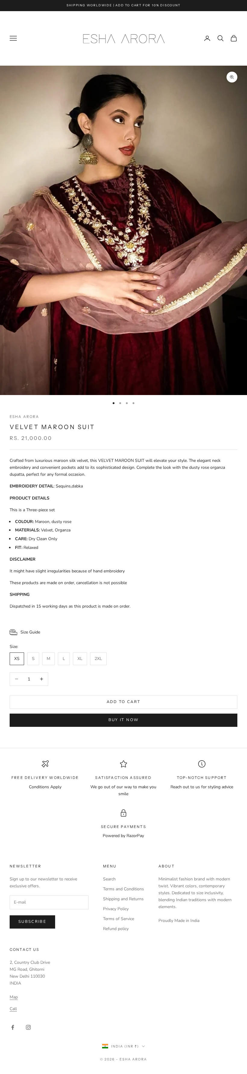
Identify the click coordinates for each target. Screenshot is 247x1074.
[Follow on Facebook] (13, 1027)
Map (14, 997)
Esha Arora (24, 416)
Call (13, 1009)
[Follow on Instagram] (28, 1027)
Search (109, 879)
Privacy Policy (116, 909)
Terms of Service (118, 919)
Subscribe (32, 921)
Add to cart (124, 702)
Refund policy (116, 929)
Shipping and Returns (123, 899)
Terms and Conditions (123, 889)
